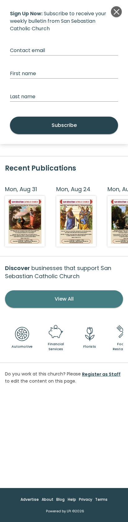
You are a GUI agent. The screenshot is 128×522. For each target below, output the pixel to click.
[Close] (116, 11)
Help (72, 499)
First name (23, 73)
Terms (101, 499)
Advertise (30, 499)
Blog (60, 499)
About (47, 499)
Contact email (27, 50)
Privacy (85, 499)
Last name (22, 96)
